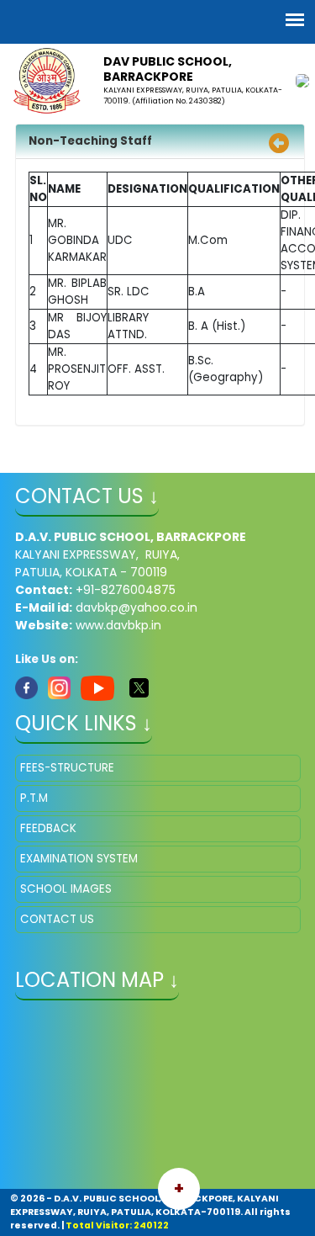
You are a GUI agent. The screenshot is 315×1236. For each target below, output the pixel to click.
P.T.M (34, 798)
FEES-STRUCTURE (67, 768)
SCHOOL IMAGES (66, 889)
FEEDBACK (48, 828)
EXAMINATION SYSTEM (79, 859)
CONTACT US (57, 919)
